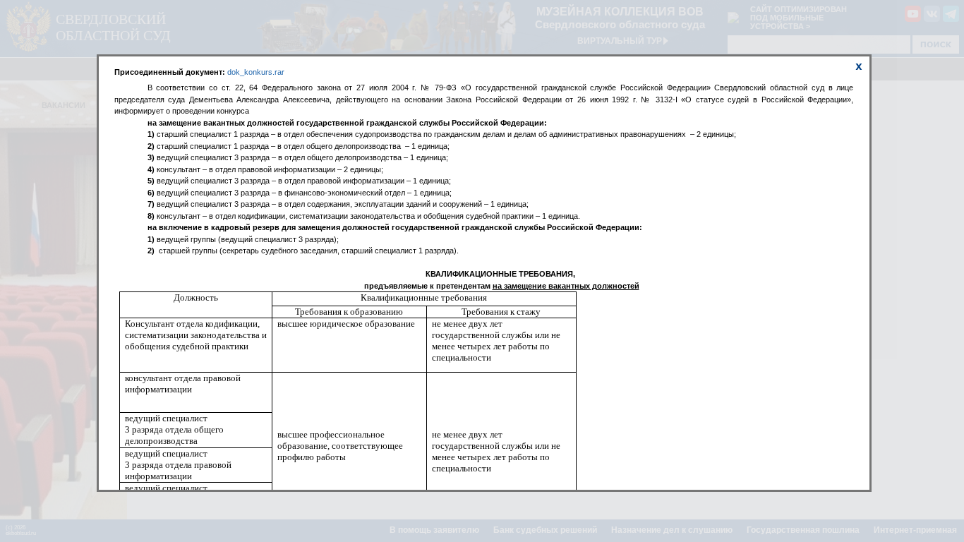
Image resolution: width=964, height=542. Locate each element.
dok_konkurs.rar (255, 72)
